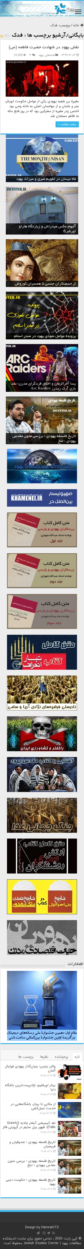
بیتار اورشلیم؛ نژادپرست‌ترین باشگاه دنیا (30, 1087)
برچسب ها (26, 1057)
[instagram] (44, 1233)
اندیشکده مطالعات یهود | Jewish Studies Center (42, 1241)
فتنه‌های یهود (46, 55)
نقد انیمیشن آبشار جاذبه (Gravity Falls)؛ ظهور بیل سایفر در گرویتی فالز (29, 1125)
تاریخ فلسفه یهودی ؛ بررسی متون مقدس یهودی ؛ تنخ (32, 1163)
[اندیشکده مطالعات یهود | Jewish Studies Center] (42, 9)
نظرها (44, 1057)
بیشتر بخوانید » (67, 124)
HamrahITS (50, 1227)
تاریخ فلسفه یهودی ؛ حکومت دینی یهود (31, 1182)
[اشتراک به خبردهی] (1, 36)
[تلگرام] (38, 1233)
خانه (76, 25)
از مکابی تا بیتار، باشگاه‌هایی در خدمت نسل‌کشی (33, 1106)
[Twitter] (49, 1233)
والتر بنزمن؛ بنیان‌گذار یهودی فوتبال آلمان (30, 1068)
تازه (77, 1057)
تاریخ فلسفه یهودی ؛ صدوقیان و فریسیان (32, 1144)
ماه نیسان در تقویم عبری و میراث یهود (46, 179)
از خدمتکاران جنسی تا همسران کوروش (45, 284)
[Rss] (53, 1233)
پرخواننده (61, 1057)
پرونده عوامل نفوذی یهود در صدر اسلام (45, 336)
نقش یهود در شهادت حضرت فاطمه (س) (44, 47)
